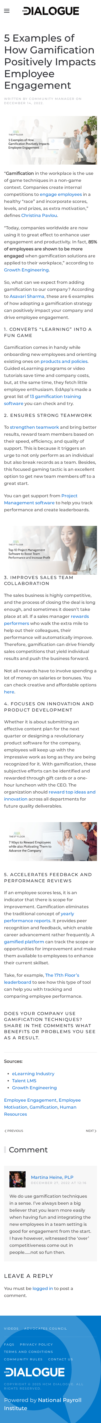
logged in (43, 1288)
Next (90, 1131)
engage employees (61, 194)
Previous (15, 1131)
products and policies (64, 361)
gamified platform (24, 941)
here (9, 692)
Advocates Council (45, 1328)
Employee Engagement (30, 1100)
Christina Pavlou (39, 215)
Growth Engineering (26, 270)
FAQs (9, 1344)
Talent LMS (24, 1080)
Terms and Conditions (28, 1352)
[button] (6, 11)
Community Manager (52, 99)
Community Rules (23, 1359)
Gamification (44, 1107)
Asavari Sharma (27, 296)
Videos (11, 1328)
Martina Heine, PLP (52, 1177)
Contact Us (60, 1359)
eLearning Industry (33, 1073)
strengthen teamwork (34, 427)
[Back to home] (50, 11)
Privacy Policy (36, 1344)
